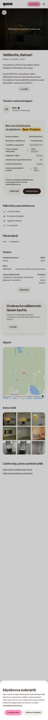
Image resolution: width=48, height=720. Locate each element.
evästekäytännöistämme (12, 705)
